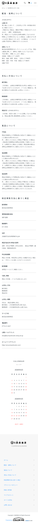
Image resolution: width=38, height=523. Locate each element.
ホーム (3, 8)
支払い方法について (10, 475)
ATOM (10, 490)
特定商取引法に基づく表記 (12, 480)
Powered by (9, 520)
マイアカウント (8, 495)
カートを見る (8, 500)
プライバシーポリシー (11, 485)
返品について (8, 470)
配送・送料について (10, 465)
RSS (5, 490)
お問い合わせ (8, 505)
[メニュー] (35, 3)
